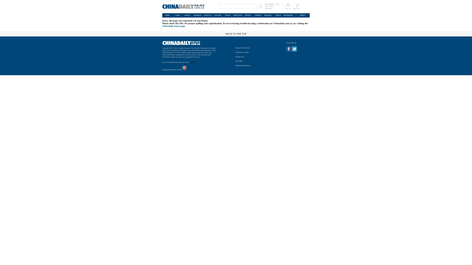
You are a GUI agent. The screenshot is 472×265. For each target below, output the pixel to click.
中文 (266, 6)
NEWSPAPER (288, 15)
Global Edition (269, 4)
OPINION (258, 15)
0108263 (192, 62)
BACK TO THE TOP (236, 33)
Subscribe (268, 8)
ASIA (277, 4)
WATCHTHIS (238, 15)
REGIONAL (268, 15)
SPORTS (248, 15)
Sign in (271, 6)
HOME (167, 15)
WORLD (187, 15)
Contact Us (239, 57)
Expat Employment (242, 65)
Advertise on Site (242, 52)
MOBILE (302, 15)
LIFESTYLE (208, 15)
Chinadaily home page (173, 26)
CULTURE (217, 15)
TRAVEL (228, 15)
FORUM (278, 15)
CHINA (177, 15)
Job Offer (239, 61)
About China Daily (242, 48)
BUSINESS (197, 15)
